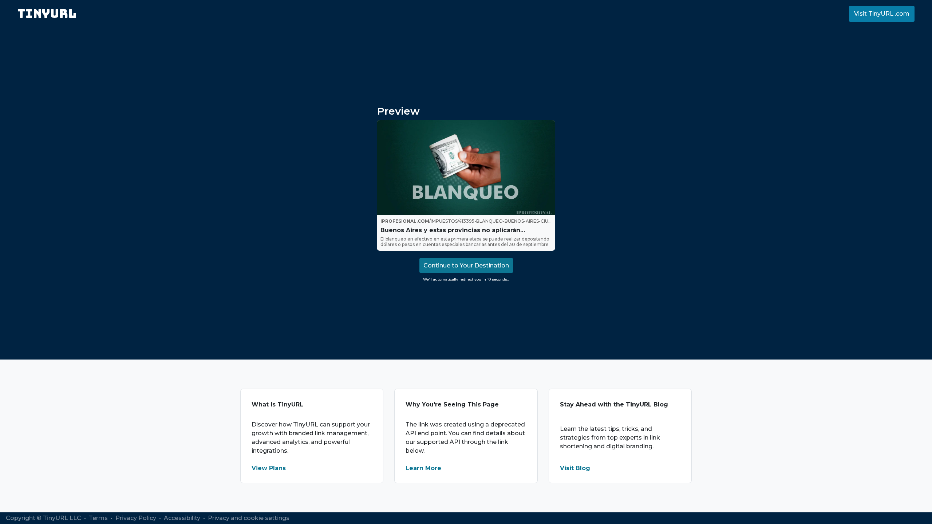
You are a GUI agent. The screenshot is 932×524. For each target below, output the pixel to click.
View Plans (269, 468)
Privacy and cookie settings (248, 518)
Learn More (423, 468)
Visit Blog (575, 468)
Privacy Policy (136, 518)
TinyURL (47, 13)
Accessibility (183, 518)
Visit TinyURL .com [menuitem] (881, 13)
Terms (99, 518)
